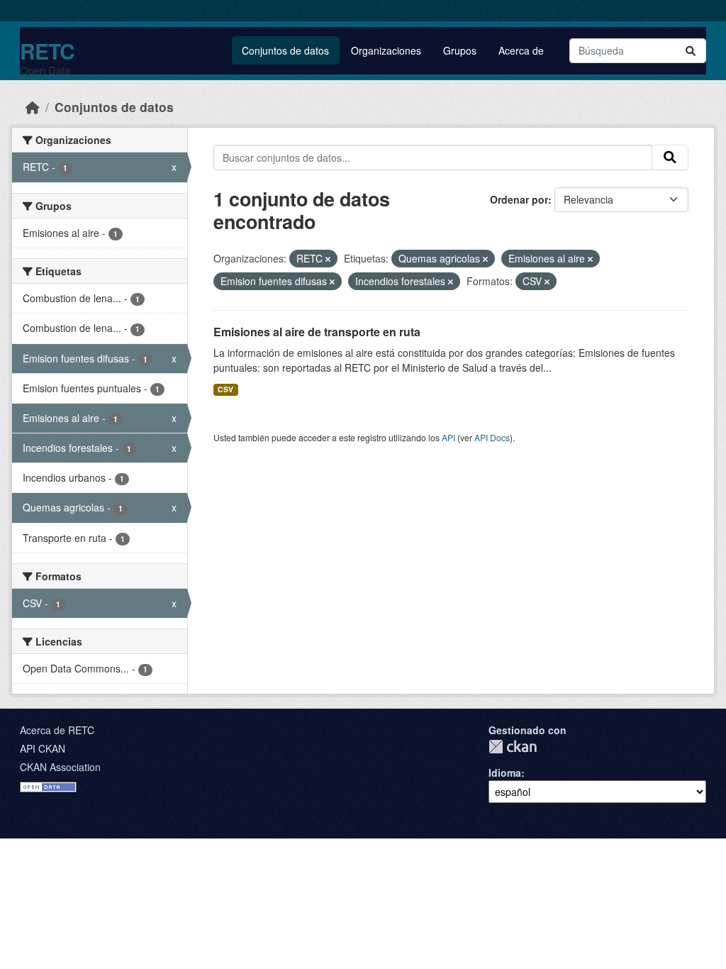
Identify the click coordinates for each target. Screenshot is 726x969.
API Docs (492, 437)
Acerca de (521, 50)
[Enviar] (690, 50)
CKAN (512, 746)
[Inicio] (33, 107)
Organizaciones (386, 50)
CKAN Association (60, 767)
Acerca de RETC (57, 730)
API (448, 437)
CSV (225, 389)
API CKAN (42, 748)
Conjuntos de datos (285, 50)
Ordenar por (519, 199)
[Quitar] (327, 259)
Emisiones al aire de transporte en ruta (316, 331)
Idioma (504, 772)
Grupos (459, 50)
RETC (47, 50)
